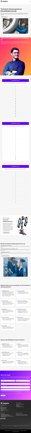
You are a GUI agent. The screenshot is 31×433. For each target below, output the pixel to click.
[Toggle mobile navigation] (29, 1)
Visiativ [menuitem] (11, 430)
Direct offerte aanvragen (5, 255)
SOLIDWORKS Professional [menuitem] (20, 404)
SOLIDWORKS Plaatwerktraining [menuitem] (5, 415)
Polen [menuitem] (23, 425)
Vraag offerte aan (6, 232)
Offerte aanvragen (4, 16)
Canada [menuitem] (6, 425)
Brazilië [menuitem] (4, 425)
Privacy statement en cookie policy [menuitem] (18, 430)
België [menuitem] (2, 425)
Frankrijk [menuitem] (11, 425)
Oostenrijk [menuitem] (21, 425)
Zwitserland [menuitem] (15, 426)
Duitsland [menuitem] (9, 425)
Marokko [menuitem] (16, 425)
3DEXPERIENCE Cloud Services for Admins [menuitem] (7, 416)
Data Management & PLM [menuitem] (20, 406)
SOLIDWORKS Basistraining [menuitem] (5, 414)
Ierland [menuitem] (13, 425)
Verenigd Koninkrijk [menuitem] (26, 425)
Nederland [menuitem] (18, 425)
